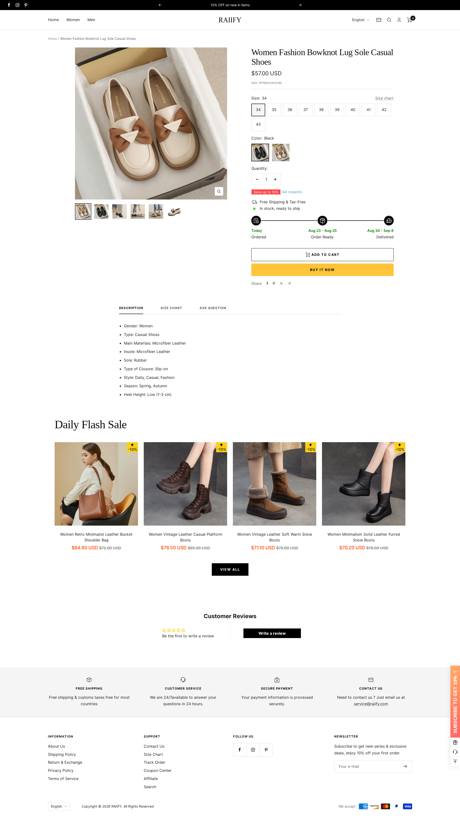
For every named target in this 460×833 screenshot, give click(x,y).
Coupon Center (158, 770)
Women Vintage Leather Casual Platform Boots (185, 537)
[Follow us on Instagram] (17, 5)
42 (384, 109)
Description (131, 308)
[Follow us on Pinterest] (26, 5)
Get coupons (292, 192)
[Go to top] (455, 761)
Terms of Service (63, 778)
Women (73, 19)
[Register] (405, 766)
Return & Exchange (65, 762)
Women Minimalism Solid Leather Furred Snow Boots (364, 537)
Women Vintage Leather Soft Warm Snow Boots (274, 537)
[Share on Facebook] (267, 283)
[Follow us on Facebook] (9, 5)
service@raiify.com (371, 703)
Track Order (154, 762)
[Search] (389, 20)
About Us (56, 746)
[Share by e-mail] (289, 283)
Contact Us (154, 746)
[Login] (399, 20)
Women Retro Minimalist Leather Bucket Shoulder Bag (96, 537)
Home (53, 19)
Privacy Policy (61, 770)
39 (337, 109)
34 (258, 109)
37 (305, 109)
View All (230, 569)
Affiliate (151, 778)
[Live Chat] (455, 752)
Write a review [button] (272, 633)
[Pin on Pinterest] (274, 283)
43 (258, 124)
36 (290, 109)
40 (353, 109)
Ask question (213, 308)
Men (91, 19)
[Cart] (409, 20)
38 (321, 109)
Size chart (384, 98)
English (358, 20)
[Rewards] (455, 742)
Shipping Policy (62, 754)
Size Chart (171, 308)
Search (150, 786)
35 (274, 109)
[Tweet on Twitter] (281, 283)
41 (369, 109)
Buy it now (322, 270)
